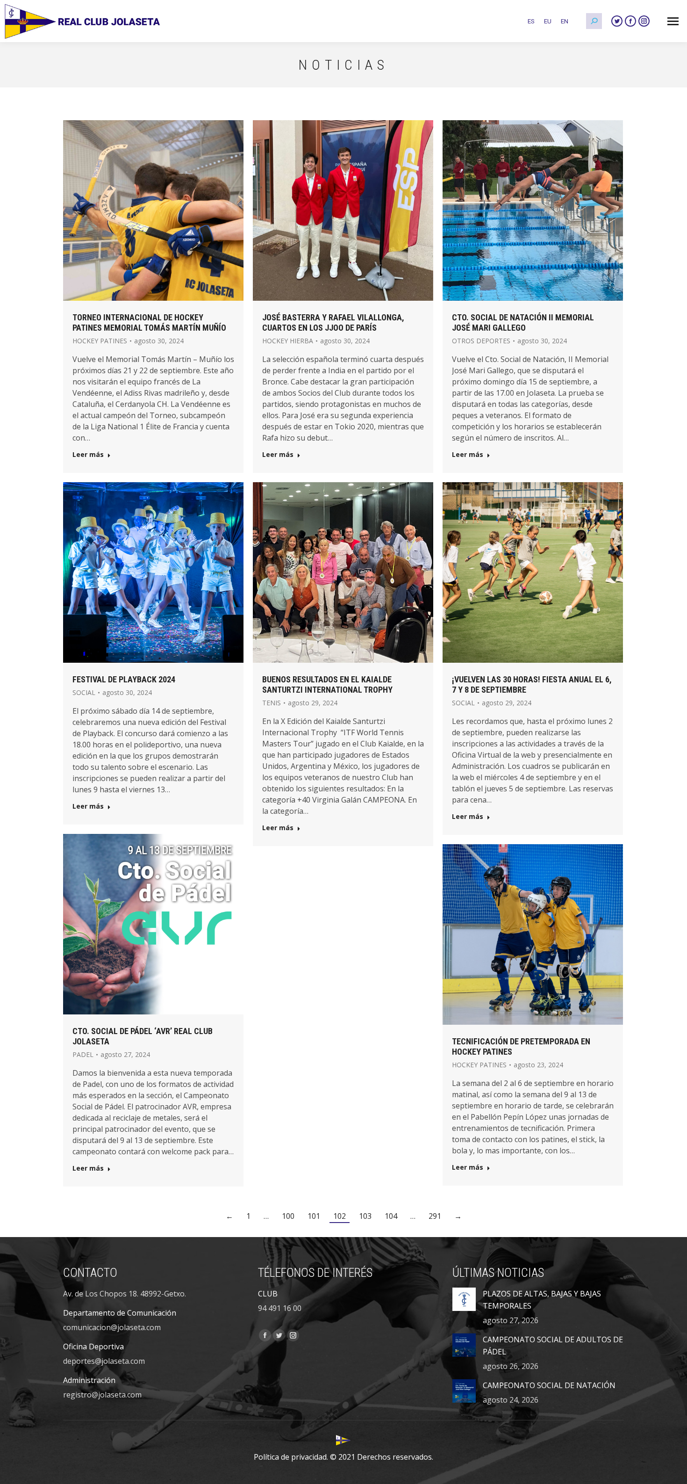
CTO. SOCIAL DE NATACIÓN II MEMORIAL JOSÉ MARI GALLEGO (523, 322)
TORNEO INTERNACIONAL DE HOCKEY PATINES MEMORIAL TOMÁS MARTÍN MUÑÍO (149, 322)
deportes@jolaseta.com (104, 1361)
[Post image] (464, 1299)
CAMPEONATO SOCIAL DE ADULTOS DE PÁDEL (553, 1345)
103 (365, 1216)
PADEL (82, 1054)
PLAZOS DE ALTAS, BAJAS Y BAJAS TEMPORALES (542, 1300)
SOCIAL (83, 692)
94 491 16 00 (279, 1308)
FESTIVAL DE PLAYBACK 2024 (123, 679)
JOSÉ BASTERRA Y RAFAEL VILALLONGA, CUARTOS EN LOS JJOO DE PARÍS (333, 322)
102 (339, 1216)
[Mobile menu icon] (673, 21)
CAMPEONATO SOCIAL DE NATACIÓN (549, 1385)
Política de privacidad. (291, 1457)
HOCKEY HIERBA (287, 340)
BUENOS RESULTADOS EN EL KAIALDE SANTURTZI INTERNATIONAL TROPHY (327, 684)
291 (435, 1216)
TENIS (271, 702)
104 (391, 1216)
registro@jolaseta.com (102, 1395)
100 (288, 1216)
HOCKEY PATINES (99, 340)
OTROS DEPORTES (481, 340)
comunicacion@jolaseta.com (112, 1327)
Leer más (88, 454)
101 (314, 1216)
